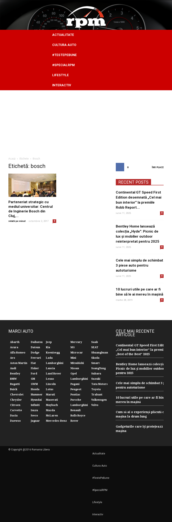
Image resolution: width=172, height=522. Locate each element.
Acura (14, 347)
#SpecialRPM (63, 65)
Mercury (76, 342)
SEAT (94, 347)
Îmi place (158, 167)
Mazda (50, 410)
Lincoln (51, 384)
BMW (13, 378)
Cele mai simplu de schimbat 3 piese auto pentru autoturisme (139, 265)
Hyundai (36, 399)
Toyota (96, 389)
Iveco (34, 415)
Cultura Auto (64, 45)
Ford (34, 373)
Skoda (95, 357)
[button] (159, 60)
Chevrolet (16, 394)
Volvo (94, 405)
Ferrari (36, 357)
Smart (95, 363)
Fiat (33, 363)
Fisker (35, 368)
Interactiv (61, 85)
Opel (73, 373)
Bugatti (15, 384)
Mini (73, 357)
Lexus (50, 378)
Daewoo (15, 420)
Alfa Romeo (17, 352)
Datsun (35, 347)
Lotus (49, 389)
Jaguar (35, 420)
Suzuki (95, 378)
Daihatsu (37, 342)
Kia (48, 347)
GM (33, 378)
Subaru (96, 373)
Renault (75, 410)
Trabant (96, 394)
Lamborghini (54, 363)
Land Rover (53, 373)
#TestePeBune (64, 55)
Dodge (35, 352)
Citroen (15, 405)
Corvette (16, 410)
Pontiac (75, 394)
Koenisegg (53, 352)
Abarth (15, 342)
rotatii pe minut (17, 221)
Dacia (14, 415)
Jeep (49, 342)
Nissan (74, 368)
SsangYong (98, 368)
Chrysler (16, 399)
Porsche (75, 399)
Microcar (76, 352)
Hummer (37, 394)
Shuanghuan (99, 352)
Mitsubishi (77, 363)
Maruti (50, 394)
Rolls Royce (77, 415)
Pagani (74, 384)
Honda (35, 389)
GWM (34, 384)
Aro (12, 357)
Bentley (15, 373)
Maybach (52, 405)
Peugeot (75, 389)
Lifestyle (60, 75)
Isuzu (34, 410)
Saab (94, 342)
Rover (74, 420)
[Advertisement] (86, 121)
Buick (13, 389)
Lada (49, 357)
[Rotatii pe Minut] (86, 15)
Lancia (50, 368)
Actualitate (63, 35)
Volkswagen (99, 399)
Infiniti (35, 405)
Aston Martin (18, 363)
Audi (13, 368)
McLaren (52, 415)
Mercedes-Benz (56, 420)
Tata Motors (99, 384)
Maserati (52, 399)
